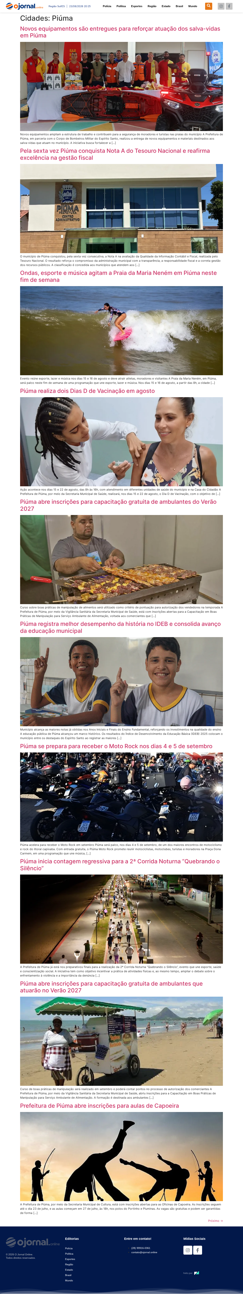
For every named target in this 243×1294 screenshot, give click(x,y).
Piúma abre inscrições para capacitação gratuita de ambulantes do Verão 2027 (118, 505)
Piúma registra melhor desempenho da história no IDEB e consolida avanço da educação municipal (120, 627)
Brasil (179, 6)
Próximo (215, 1221)
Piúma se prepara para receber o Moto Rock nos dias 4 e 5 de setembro (116, 746)
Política (121, 6)
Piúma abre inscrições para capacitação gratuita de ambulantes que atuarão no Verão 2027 (111, 987)
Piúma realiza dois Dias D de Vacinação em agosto (87, 390)
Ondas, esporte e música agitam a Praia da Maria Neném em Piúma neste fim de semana (118, 276)
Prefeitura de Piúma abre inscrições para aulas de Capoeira (99, 1105)
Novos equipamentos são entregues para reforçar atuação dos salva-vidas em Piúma (120, 32)
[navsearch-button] (208, 6)
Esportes (136, 6)
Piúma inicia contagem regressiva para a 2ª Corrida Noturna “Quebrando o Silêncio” (120, 865)
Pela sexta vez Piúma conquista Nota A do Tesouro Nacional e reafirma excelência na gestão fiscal (115, 154)
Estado (166, 6)
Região (152, 6)
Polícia (107, 6)
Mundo (192, 6)
